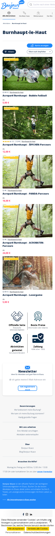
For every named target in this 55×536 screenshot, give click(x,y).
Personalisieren (13, 532)
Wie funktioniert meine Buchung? (27, 410)
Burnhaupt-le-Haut (16, 92)
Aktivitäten (6, 23)
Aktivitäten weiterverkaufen (27, 434)
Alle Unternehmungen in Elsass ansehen (21, 500)
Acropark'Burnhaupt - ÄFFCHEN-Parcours (27, 144)
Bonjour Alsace (27, 448)
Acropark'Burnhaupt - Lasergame (22, 294)
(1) (13, 141)
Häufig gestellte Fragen (27, 417)
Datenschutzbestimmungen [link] (37, 532)
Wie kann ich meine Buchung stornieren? (27, 413)
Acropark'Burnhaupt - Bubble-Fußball (25, 95)
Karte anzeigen (42, 45)
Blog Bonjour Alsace (27, 452)
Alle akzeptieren (16, 528)
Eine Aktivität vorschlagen (27, 431)
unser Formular (44, 471)
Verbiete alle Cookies (38, 528)
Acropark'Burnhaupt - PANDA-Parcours (26, 193)
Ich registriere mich (27, 388)
